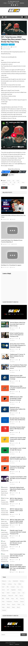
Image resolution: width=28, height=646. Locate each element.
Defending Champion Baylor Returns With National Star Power (17, 428)
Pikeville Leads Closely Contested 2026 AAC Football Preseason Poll (18, 532)
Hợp (14, 182)
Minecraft (10, 595)
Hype (3, 592)
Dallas (19, 584)
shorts (3, 604)
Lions (19, 592)
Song (23, 182)
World (18, 607)
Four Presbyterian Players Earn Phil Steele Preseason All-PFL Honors (18, 366)
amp (10, 581)
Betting (22, 581)
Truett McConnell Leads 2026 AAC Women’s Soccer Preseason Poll (18, 543)
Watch (8, 607)
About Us (11, 644)
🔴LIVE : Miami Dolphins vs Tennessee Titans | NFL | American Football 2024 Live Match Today (5, 187)
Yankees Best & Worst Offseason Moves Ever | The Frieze (13, 216)
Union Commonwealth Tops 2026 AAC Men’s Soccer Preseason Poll (17, 555)
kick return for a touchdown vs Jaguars (11, 265)
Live (23, 592)
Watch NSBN (11, 3)
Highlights (13, 589)
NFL (18, 182)
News (12, 598)
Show (8, 604)
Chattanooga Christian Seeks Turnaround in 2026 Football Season (18, 439)
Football (13, 587)
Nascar (21, 595)
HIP (10, 182)
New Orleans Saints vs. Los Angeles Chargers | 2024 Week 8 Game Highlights (24, 187)
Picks (3, 601)
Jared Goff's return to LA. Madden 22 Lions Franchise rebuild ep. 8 (11, 241)
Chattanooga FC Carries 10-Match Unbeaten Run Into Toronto (17, 356)
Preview (16, 601)
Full (22, 587)
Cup (15, 584)
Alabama (4, 581)
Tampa (3, 184)
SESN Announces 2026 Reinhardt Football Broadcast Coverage (18, 377)
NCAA (7, 598)
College (3, 584)
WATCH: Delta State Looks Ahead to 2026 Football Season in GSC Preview (17, 521)
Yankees (4, 610)
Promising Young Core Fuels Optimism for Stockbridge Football (18, 468)
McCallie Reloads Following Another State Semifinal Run (17, 418)
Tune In (16, 3)
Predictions (9, 601)
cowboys (10, 584)
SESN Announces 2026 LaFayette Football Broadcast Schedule (18, 388)
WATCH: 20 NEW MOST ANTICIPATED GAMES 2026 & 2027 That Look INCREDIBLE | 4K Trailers (18, 567)
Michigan (4, 595)
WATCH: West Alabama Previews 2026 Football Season (16, 500)
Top (23, 604)
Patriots (22, 598)
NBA (3, 598)
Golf (8, 589)
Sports (13, 604)
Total (13, 184)
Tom (8, 184)
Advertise (22, 3)
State (18, 604)
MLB (16, 595)
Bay (13, 180)
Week (13, 607)
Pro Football (4, 44)
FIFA (8, 587)
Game (3, 589)
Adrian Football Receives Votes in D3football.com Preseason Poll (16, 334)
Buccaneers (4, 182)
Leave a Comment (6, 48)
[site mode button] (22, 17)
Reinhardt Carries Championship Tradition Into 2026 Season (17, 409)
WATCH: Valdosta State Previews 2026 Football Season (16, 510)
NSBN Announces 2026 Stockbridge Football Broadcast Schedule (16, 398)
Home (5, 3)
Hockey (20, 589)
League (13, 592)
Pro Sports (11, 44)
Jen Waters (12, 329)
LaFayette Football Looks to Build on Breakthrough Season (18, 458)
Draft (3, 587)
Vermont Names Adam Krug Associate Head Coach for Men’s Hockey (17, 324)
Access (8, 180)
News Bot (14, 47)
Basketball (15, 581)
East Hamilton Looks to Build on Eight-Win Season (18, 449)
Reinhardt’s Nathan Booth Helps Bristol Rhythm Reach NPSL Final (17, 489)
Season (22, 601)
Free (18, 587)
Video (3, 607)
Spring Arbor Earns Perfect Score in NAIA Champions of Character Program (18, 345)
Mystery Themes (18, 642)
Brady (18, 180)
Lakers (8, 592)
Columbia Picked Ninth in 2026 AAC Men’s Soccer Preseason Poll (18, 478)
